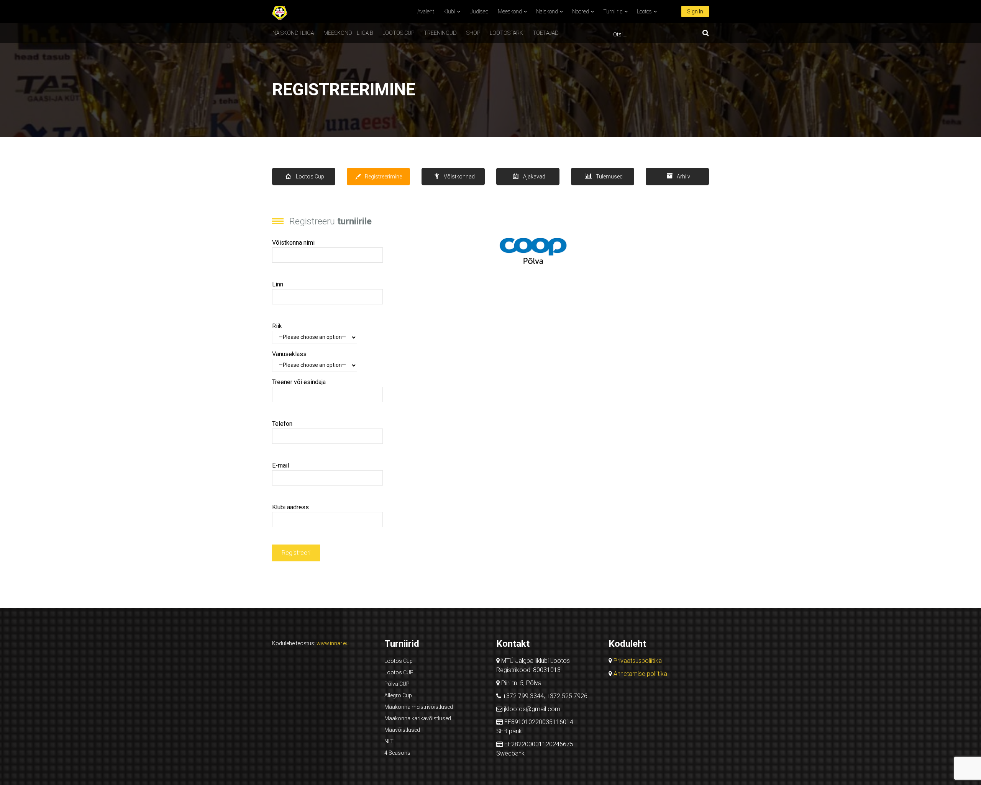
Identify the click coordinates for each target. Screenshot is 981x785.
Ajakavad (533, 176)
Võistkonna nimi (293, 242)
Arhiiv (683, 176)
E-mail (280, 465)
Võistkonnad (459, 176)
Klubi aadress (290, 507)
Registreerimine (383, 176)
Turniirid (613, 11)
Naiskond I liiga (293, 33)
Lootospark (506, 33)
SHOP (473, 33)
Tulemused (609, 176)
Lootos (644, 11)
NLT (389, 741)
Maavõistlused (402, 730)
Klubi (449, 11)
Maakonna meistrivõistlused (418, 707)
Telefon (282, 423)
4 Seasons (397, 753)
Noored (580, 11)
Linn (277, 284)
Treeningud (440, 33)
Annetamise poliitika (640, 673)
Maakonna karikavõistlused (417, 718)
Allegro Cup (398, 695)
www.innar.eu (333, 643)
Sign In (695, 11)
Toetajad (546, 33)
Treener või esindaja (299, 382)
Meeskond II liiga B (348, 33)
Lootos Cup (309, 176)
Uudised (479, 11)
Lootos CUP (398, 33)
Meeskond (510, 11)
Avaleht (425, 11)
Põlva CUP (397, 684)
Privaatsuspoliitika (638, 660)
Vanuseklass (289, 354)
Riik (277, 326)
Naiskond (547, 11)
